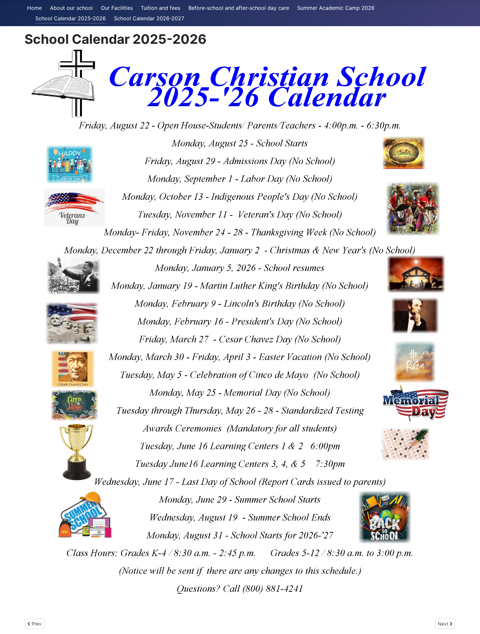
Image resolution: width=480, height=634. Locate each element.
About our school (71, 8)
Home (34, 8)
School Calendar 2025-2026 (70, 18)
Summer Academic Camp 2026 (336, 8)
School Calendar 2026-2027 (149, 18)
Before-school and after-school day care (238, 8)
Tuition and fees (160, 8)
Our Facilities (117, 8)
